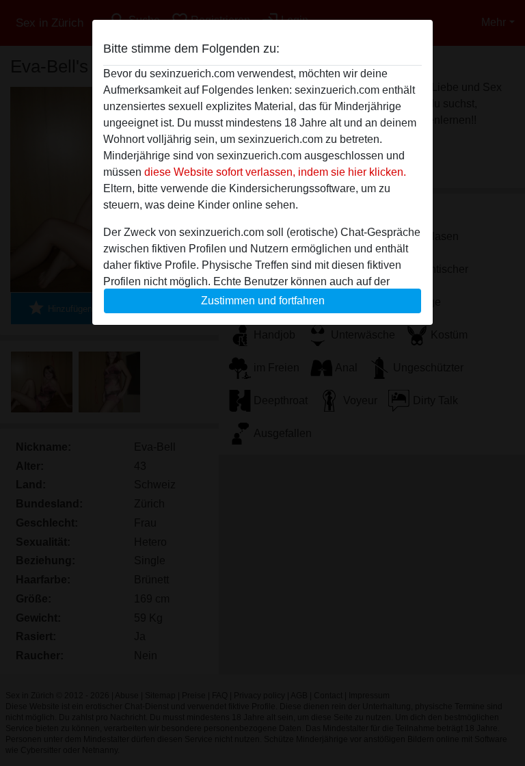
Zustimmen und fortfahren (263, 300)
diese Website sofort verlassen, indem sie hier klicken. (275, 172)
